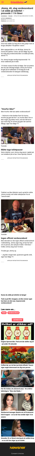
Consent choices (17, 453)
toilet (4, 313)
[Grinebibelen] (17, 2)
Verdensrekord (13, 313)
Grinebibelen (4, 16)
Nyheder (10, 16)
